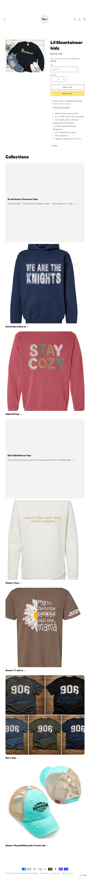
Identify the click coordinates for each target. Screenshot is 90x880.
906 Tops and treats (17, 873)
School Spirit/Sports (15, 326)
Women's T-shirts (14, 670)
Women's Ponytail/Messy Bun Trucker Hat (25, 845)
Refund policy (44, 873)
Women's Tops (12, 583)
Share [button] (55, 146)
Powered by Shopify (31, 873)
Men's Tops (10, 758)
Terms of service (67, 873)
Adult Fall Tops (12, 414)
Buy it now (67, 93)
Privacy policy (55, 873)
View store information (61, 107)
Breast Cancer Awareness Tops (23, 199)
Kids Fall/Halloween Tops (19, 455)
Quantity (53, 75)
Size (52, 65)
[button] (4, 19)
